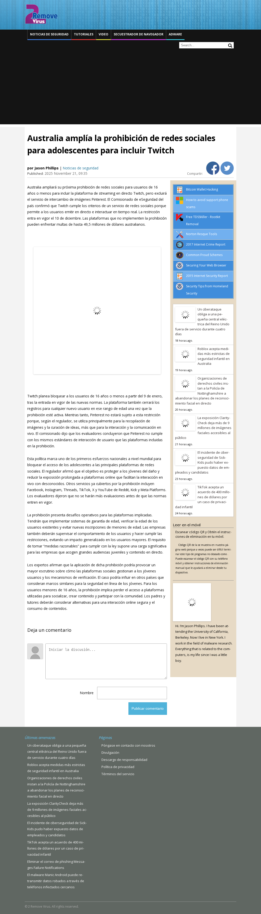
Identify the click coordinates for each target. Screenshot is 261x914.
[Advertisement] (130, 88)
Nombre (87, 692)
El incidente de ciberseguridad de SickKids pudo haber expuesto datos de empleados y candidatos (202, 462)
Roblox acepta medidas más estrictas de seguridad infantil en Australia (214, 356)
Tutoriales (83, 34)
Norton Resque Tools (201, 234)
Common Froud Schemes (204, 255)
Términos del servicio (117, 774)
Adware (175, 34)
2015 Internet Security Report (207, 276)
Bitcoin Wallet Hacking (202, 189)
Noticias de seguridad (49, 34)
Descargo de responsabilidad (124, 759)
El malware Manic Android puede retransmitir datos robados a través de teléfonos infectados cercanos (55, 880)
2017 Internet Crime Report (205, 244)
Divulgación (110, 752)
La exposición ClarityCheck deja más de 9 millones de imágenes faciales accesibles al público (203, 427)
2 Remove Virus (41, 14)
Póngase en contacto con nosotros (128, 745)
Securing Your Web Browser (206, 265)
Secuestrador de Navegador (138, 34)
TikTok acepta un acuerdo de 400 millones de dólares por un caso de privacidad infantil (202, 497)
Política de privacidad (117, 766)
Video (103, 34)
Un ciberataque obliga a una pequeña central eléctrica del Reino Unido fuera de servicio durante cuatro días (202, 322)
